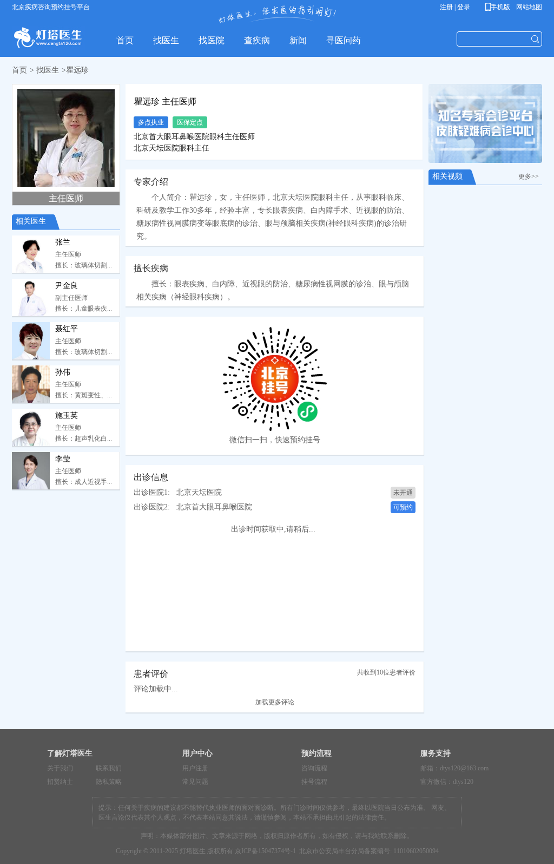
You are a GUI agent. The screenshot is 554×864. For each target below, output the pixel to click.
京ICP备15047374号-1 (265, 851)
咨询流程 (314, 768)
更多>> (530, 176)
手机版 (499, 7)
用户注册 (195, 768)
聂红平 (66, 329)
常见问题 (195, 782)
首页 (19, 70)
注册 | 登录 (455, 7)
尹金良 (66, 286)
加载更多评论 (274, 702)
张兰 (62, 242)
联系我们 (109, 768)
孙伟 (62, 372)
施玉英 (66, 415)
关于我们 (60, 768)
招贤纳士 (60, 782)
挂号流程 (314, 782)
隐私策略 (109, 782)
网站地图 (528, 7)
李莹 (62, 459)
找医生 (47, 70)
